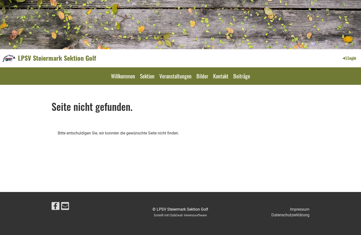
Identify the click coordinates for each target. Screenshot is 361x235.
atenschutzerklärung (291, 215)
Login (351, 58)
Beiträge (241, 76)
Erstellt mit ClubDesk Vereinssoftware (180, 215)
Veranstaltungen (175, 76)
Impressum (299, 209)
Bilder (202, 76)
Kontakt (220, 76)
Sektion (147, 76)
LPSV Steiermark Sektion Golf (57, 58)
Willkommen (123, 76)
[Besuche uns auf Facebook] (55, 207)
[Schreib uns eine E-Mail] (65, 207)
